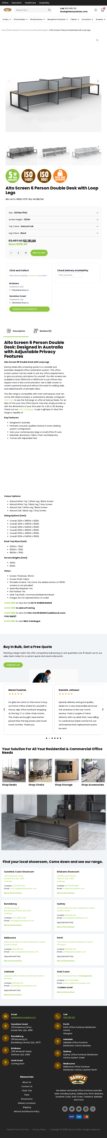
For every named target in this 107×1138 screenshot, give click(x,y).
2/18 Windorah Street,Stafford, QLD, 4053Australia (66, 879)
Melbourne (69, 1063)
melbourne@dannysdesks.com (24, 951)
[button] (98, 81)
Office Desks (13, 30)
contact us (33, 275)
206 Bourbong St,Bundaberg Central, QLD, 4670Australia (17, 911)
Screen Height (15, 219)
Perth (66, 1024)
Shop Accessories (92, 784)
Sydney (67, 1051)
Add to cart (39, 252)
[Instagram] (93, 1109)
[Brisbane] (5, 1050)
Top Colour (14, 226)
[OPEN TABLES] (78, 19)
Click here (9, 400)
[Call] (57, 1016)
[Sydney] (57, 1053)
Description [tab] (19, 331)
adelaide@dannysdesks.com (23, 985)
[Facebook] (65, 1109)
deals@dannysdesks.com (23, 1017)
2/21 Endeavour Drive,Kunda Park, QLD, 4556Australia (14, 879)
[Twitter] (72, 1109)
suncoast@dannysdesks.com (23, 888)
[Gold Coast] (5, 1062)
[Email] (5, 1016)
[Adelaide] (57, 1041)
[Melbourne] (57, 1065)
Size (11, 212)
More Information (13, 893)
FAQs (26, 1094)
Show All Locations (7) (25, 309)
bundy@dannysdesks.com (22, 920)
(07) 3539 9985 (72, 885)
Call (65, 1014)
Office (5, 2)
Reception (44, 30)
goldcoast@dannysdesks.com (77, 983)
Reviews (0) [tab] (45, 331)
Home (3, 30)
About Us (26, 1082)
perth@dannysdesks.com (74, 951)
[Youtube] (79, 1109)
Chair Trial (27, 1090)
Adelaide (68, 1039)
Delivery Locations (27, 1103)
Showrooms (26, 1099)
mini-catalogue (26, 409)
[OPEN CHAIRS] (10, 19)
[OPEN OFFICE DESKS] (27, 19)
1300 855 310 (70, 915)
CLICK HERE (9, 608)
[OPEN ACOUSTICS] (92, 19)
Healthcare (30, 2)
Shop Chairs (36, 784)
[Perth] (57, 1026)
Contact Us (26, 1086)
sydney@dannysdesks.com (75, 918)
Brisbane (16, 1048)
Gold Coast (17, 1060)
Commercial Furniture (29, 30)
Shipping (27, 1107)
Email (14, 1014)
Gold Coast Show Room (74, 976)
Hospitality (44, 2)
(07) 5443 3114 (18, 885)
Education (17, 2)
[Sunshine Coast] (5, 1026)
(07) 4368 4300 (19, 918)
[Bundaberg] (5, 1038)
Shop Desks (9, 784)
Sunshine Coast (19, 1024)
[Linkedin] (86, 1109)
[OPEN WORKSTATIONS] (44, 19)
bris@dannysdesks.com (74, 888)
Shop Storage (63, 784)
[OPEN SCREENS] (105, 19)
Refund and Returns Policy (26, 1111)
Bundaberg (17, 1036)
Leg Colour (14, 233)
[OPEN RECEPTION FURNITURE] (67, 19)
